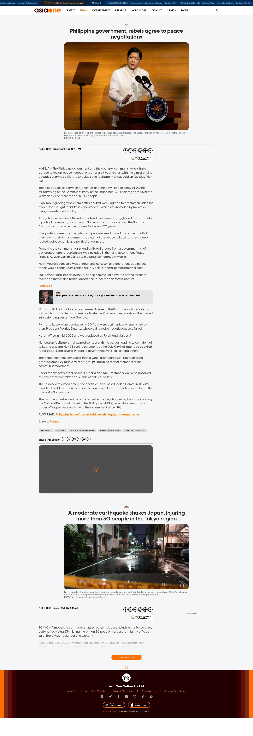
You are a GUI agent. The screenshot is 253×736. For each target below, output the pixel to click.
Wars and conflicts (135, 430)
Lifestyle (120, 10)
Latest (71, 10)
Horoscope (139, 10)
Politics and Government (82, 430)
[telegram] (135, 150)
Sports (171, 10)
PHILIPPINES (46, 430)
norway (60, 430)
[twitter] (130, 150)
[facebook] (125, 150)
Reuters (54, 421)
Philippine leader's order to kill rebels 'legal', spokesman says (97, 414)
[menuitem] (70, 10)
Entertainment (101, 10)
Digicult (157, 10)
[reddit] (145, 150)
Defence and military (109, 430)
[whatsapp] (140, 150)
